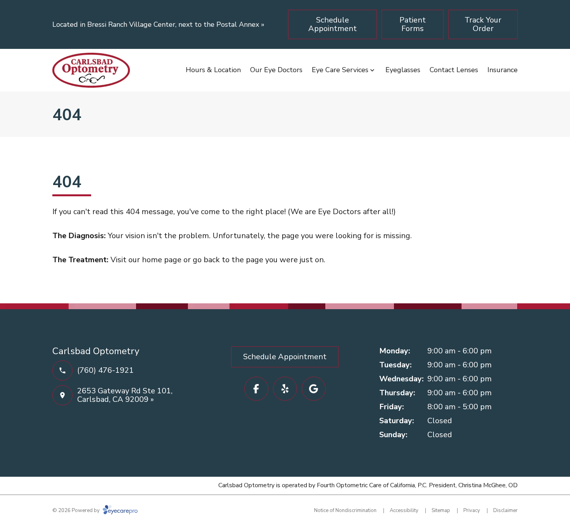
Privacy (471, 510)
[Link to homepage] (91, 70)
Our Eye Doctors (276, 69)
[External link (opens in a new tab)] (314, 389)
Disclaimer (505, 510)
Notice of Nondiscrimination (345, 510)
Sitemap (441, 510)
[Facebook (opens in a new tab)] (256, 389)
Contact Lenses (454, 69)
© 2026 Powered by (76, 510)
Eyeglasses (402, 69)
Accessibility (404, 510)
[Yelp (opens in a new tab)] (285, 389)
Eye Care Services (340, 69)
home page (161, 259)
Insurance (502, 69)
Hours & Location (213, 69)
